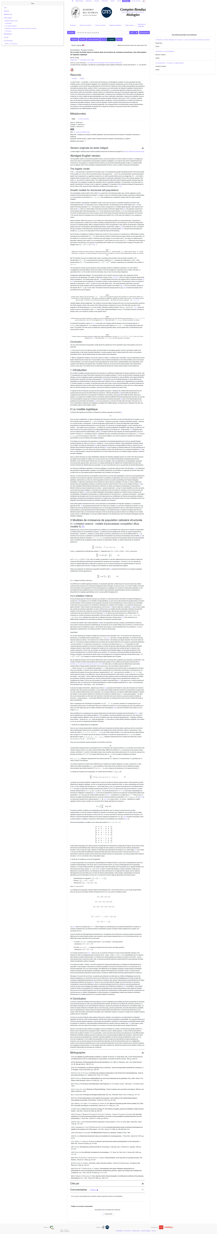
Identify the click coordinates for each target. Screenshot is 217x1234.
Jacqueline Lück (85, 60)
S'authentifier (108, 1214)
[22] (93, 982)
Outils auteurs (129, 25)
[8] (95, 445)
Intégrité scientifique (115, 25)
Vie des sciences (135, 1)
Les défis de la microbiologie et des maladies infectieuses (104, 63)
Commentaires (8, 41)
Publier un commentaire (11, 43)
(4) (79, 209)
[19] (114, 708)
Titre (5, 8)
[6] (131, 429)
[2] (120, 393)
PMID (72, 129)
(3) (136, 205)
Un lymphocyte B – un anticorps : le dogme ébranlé (169, 63)
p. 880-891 (111, 39)
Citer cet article (84, 119)
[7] (100, 431)
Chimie (119, 1)
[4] (84, 205)
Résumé (6, 11)
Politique (93, 1190)
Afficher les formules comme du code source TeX (132, 45)
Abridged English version (11, 21)
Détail (73, 119)
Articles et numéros (86, 25)
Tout (131, 33)
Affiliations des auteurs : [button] (77, 141)
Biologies (126, 1)
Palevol (113, 1)
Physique (96, 1)
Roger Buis (73, 60)
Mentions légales (145, 1231)
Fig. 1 (94, 245)
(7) (100, 279)
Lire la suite (136, 300)
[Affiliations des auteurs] (93, 60)
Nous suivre (136, 1231)
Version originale (76, 45)
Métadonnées (8, 14)
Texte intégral (8, 18)
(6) (94, 793)
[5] (124, 209)
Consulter (71, 32)
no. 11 (103, 39)
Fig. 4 (93, 323)
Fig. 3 (135, 307)
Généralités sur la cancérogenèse (164, 51)
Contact (154, 1231)
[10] (141, 449)
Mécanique (89, 1)
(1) (75, 172)
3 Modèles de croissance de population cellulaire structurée (20, 28)
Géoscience (105, 1)
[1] (102, 379)
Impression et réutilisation (142, 25)
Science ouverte (100, 25)
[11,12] (119, 186)
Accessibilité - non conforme (123, 1231)
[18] (105, 688)
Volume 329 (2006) (93, 39)
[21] (135, 850)
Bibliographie (8, 34)
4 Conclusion (8, 31)
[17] (119, 680)
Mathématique (79, 1)
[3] (98, 193)
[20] (125, 288)
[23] (124, 986)
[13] (121, 227)
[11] (139, 484)
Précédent (74, 39)
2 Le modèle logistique (11, 26)
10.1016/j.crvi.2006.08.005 (82, 132)
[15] (122, 229)
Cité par (6, 37)
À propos (73, 25)
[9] (105, 447)
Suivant (119, 39)
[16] (123, 617)
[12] (85, 492)
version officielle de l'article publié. (134, 151)
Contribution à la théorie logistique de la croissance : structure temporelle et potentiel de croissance (182, 39)
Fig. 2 (122, 285)
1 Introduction (8, 23)
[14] (131, 607)
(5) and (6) (115, 277)
